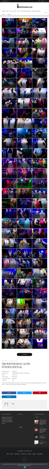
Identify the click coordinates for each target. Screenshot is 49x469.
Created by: (4, 380)
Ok (24, 467)
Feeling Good (42, 435)
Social (10, 11)
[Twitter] (39, 1)
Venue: (3, 374)
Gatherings (41, 427)
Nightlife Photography (26, 11)
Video (7, 11)
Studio (18, 11)
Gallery (3, 11)
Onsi (13, 403)
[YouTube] (42, 1)
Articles (14, 11)
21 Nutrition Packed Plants (42, 437)
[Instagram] (41, 1)
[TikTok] (44, 1)
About (3, 14)
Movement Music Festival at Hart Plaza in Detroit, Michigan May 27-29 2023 (43, 422)
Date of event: (5, 376)
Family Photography (36, 11)
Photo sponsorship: (6, 378)
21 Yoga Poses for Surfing (43, 443)
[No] (47, 465)
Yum (45, 435)
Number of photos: (6, 371)
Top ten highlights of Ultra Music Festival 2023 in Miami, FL (43, 430)
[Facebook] (38, 1)
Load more (24, 354)
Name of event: (5, 373)
